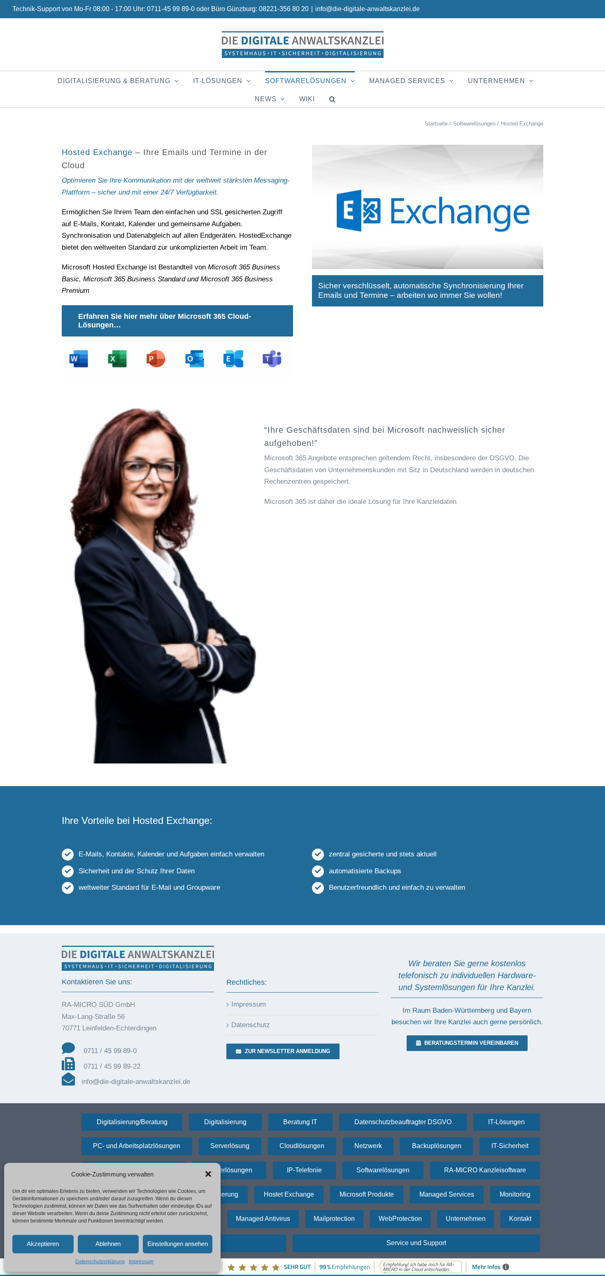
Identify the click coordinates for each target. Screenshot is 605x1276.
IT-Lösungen (506, 1121)
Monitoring (515, 1194)
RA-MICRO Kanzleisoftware (485, 1170)
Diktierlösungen (229, 1170)
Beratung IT (300, 1121)
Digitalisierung (225, 1121)
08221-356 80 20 (284, 8)
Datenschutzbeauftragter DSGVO (402, 1121)
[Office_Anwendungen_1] (177, 340)
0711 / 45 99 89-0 (110, 1051)
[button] (208, 1174)
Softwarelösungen (383, 1170)
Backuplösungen (436, 1145)
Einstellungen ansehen (177, 1243)
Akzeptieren (43, 1243)
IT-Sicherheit (509, 1145)
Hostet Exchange (289, 1194)
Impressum (141, 1261)
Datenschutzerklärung (100, 1261)
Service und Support (416, 1242)
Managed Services (446, 1194)
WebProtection (400, 1218)
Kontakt (520, 1218)
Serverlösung (229, 1145)
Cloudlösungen (301, 1145)
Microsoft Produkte (367, 1194)
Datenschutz (250, 1025)
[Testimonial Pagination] (537, 410)
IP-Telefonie (304, 1170)
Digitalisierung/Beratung (132, 1121)
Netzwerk (368, 1145)
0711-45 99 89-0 (171, 8)
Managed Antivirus (263, 1218)
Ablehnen (108, 1243)
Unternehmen (466, 1218)
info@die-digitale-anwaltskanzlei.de (367, 8)
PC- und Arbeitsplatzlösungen (136, 1145)
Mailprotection (334, 1218)
